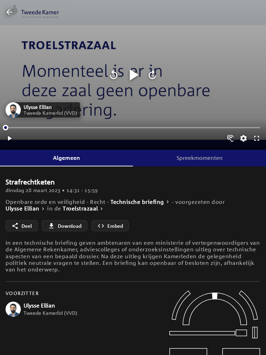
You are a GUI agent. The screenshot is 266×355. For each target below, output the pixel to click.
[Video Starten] (133, 75)
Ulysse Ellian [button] (22, 208)
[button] (43, 110)
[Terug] (9, 12)
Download (69, 226)
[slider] (5, 127)
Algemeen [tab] (66, 157)
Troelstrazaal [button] (80, 208)
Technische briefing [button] (137, 202)
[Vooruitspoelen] (152, 75)
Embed (115, 226)
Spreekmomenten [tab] (200, 157)
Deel (26, 226)
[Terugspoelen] (113, 75)
